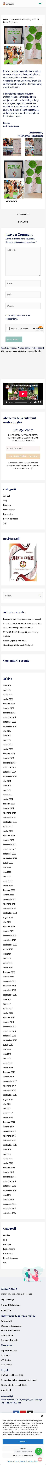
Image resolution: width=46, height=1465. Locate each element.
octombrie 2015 (9, 1186)
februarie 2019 (9, 1017)
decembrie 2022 (9, 845)
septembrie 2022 (10, 858)
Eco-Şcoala (6, 1364)
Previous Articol (23, 214)
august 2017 (8, 1099)
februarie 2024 (9, 804)
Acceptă (23, 1441)
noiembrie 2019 (9, 986)
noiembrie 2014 (9, 1208)
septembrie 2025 (10, 726)
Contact (6, 1390)
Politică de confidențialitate (28, 1461)
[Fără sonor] (35, 402)
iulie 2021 (7, 922)
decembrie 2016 (9, 1131)
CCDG (4, 1310)
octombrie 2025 (9, 722)
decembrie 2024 (9, 763)
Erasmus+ (7, 505)
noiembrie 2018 (9, 1031)
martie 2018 (8, 1067)
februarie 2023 (9, 835)
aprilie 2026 (8, 694)
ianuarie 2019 (8, 1022)
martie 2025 (8, 749)
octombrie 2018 (9, 1036)
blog (29, 19)
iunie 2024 (7, 785)
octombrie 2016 (9, 1140)
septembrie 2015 (10, 1190)
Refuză (23, 1448)
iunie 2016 (7, 1149)
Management (7, 1335)
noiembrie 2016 (9, 1136)
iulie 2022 (7, 867)
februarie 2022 (9, 890)
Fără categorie (9, 510)
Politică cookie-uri (13, 1461)
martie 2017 (8, 1117)
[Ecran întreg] (39, 402)
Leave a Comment (10, 19)
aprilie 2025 (8, 744)
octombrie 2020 (9, 940)
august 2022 (8, 863)
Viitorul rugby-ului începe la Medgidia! (18, 645)
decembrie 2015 (9, 1177)
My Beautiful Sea (9, 1350)
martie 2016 (8, 1163)
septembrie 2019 (10, 995)
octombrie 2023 (9, 817)
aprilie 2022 (8, 881)
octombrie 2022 (9, 854)
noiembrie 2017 (9, 1086)
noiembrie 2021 (9, 904)
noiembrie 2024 (9, 767)
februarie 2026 (9, 703)
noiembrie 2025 (9, 717)
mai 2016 (7, 1154)
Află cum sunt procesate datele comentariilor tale (21, 351)
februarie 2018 (9, 1072)
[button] (42, 1416)
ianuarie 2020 (8, 976)
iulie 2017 (7, 1104)
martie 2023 (8, 831)
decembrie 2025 (9, 713)
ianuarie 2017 (8, 1127)
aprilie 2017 (8, 1113)
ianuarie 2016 (8, 1172)
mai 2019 (7, 1004)
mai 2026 (7, 690)
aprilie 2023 (8, 826)
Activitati (23, 19)
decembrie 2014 (9, 1204)
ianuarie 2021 (8, 931)
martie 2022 (8, 885)
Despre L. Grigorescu (11, 1326)
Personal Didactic (9, 1340)
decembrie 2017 (9, 1081)
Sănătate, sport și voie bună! (14, 641)
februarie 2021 (9, 926)
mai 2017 (7, 1108)
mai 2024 (7, 790)
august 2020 (8, 949)
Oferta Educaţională (10, 1330)
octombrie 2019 (9, 990)
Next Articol (23, 222)
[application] (23, 394)
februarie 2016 (9, 1168)
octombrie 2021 (9, 908)
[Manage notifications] (40, 1459)
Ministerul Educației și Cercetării (16, 1294)
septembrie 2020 (10, 945)
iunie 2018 (7, 1054)
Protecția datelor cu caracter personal (19, 1380)
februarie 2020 (9, 972)
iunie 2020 (7, 954)
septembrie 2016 (10, 1145)
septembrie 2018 (10, 1040)
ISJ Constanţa (7, 1299)
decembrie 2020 (9, 936)
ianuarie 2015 (8, 1199)
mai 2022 (7, 876)
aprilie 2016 (8, 1158)
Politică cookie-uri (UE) (12, 1375)
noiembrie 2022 (9, 849)
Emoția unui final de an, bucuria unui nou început (22, 619)
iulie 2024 (7, 781)
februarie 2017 (9, 1122)
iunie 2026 (7, 685)
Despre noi (6, 1321)
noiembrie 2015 (9, 1181)
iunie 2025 (7, 735)
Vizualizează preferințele (23, 1455)
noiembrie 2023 (9, 813)
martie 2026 (8, 699)
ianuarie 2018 (8, 1077)
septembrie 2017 (10, 1095)
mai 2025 (7, 740)
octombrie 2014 (9, 1213)
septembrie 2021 (10, 913)
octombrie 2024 (9, 772)
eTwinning (6, 1360)
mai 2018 (7, 1058)
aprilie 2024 (8, 794)
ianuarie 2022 (8, 895)
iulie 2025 (7, 731)
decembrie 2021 (9, 899)
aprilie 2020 (8, 963)
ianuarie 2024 (8, 808)
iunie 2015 (7, 1195)
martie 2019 (8, 1013)
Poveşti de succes (10, 519)
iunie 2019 (7, 999)
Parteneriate (8, 514)
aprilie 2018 (8, 1063)
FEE (9, 1310)
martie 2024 (8, 799)
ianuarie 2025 (8, 758)
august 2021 (8, 917)
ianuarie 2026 (8, 708)
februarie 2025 (9, 754)
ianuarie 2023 (8, 840)
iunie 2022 (7, 872)
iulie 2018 (7, 1049)
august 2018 (8, 1045)
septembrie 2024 (10, 776)
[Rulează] (6, 402)
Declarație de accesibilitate (14, 1385)
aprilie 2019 (8, 1008)
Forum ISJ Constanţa (10, 1305)
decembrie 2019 (9, 981)
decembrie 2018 (9, 1026)
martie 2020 (8, 967)
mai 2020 (7, 958)
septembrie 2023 (10, 822)
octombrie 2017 (9, 1090)
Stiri (33, 19)
